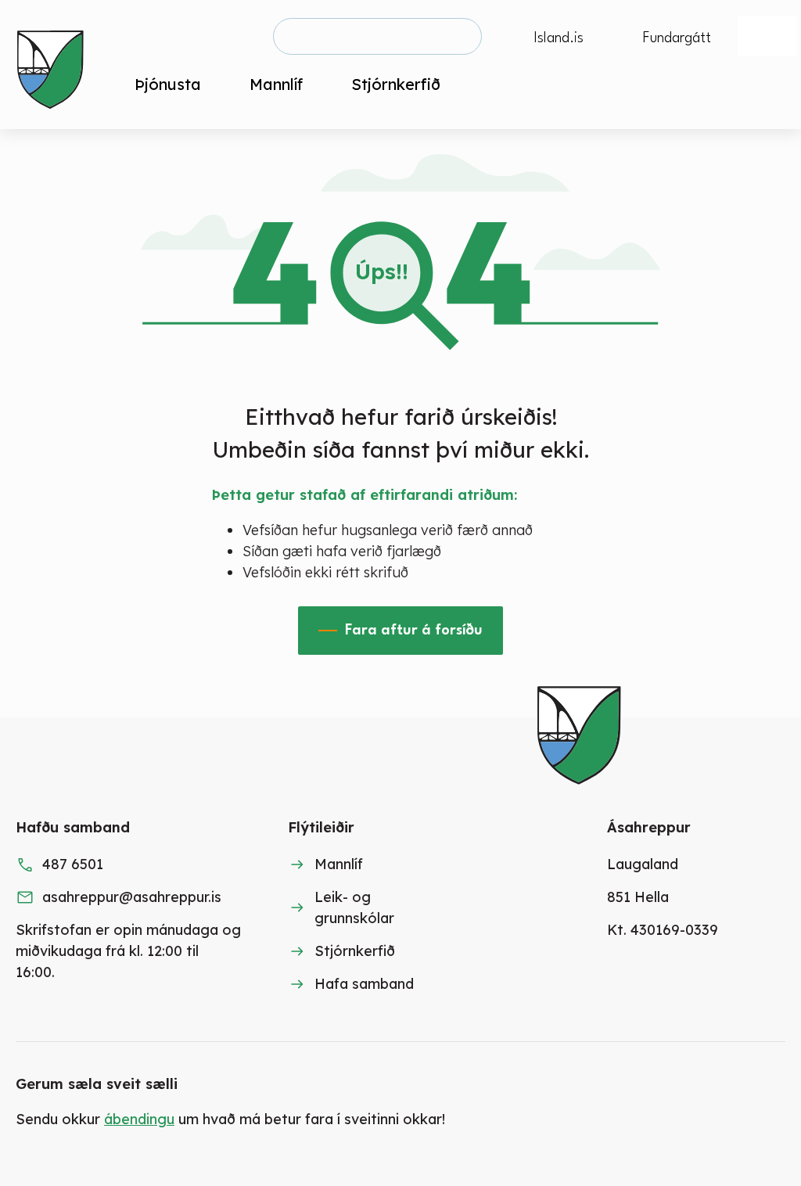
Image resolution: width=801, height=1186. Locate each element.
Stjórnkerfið (354, 951)
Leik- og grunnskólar (354, 907)
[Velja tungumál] (767, 36)
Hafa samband (364, 984)
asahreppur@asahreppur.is (131, 897)
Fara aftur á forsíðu (414, 631)
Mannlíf (338, 864)
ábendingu (139, 1119)
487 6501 (72, 864)
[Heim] (54, 64)
